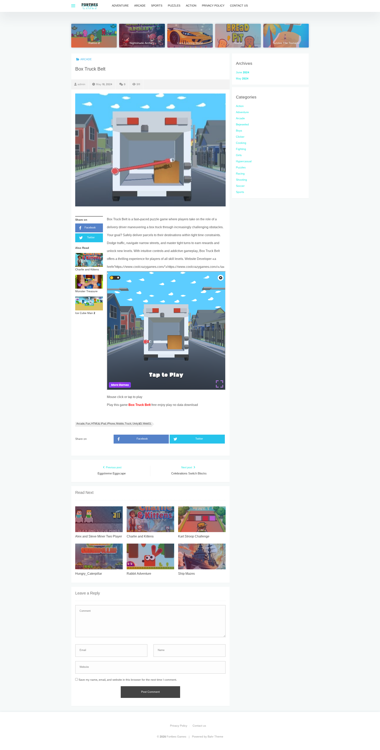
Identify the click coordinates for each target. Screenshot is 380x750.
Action (191, 6)
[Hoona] (238, 36)
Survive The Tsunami (286, 43)
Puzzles (174, 6)
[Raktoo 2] (94, 36)
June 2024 (242, 72)
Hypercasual (244, 161)
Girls (239, 155)
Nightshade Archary (142, 43)
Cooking (241, 143)
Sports (156, 6)
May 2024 (242, 78)
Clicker (240, 137)
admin (81, 84)
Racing (240, 174)
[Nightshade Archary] (142, 36)
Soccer (240, 186)
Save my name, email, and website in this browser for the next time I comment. (128, 680)
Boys (239, 131)
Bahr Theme (215, 737)
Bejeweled (242, 124)
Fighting (241, 149)
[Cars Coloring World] (190, 36)
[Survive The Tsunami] (286, 36)
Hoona (238, 43)
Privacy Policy (213, 6)
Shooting (241, 180)
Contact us (239, 6)
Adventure (120, 6)
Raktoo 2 (94, 43)
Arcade (139, 6)
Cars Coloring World (190, 43)
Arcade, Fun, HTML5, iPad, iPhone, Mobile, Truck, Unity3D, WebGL (113, 424)
